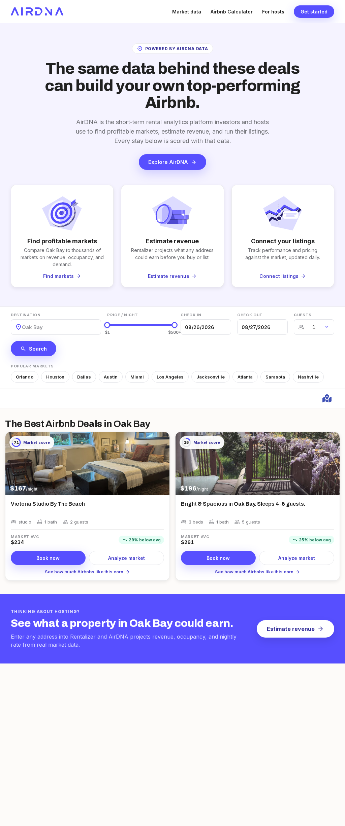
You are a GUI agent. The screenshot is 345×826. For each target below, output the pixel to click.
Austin (111, 377)
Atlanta (245, 377)
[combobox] (22, 327)
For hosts (273, 11)
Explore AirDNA (172, 162)
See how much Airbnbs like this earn (87, 571)
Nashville (308, 377)
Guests (303, 315)
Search (33, 348)
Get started (314, 11)
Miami (137, 377)
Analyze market (126, 558)
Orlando (24, 377)
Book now (48, 558)
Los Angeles (170, 377)
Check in (191, 315)
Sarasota (275, 377)
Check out (250, 315)
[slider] (107, 325)
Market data (186, 11)
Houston (55, 377)
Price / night (122, 315)
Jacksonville (210, 377)
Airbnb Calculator (232, 11)
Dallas (84, 377)
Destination (25, 315)
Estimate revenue (295, 629)
